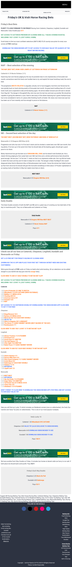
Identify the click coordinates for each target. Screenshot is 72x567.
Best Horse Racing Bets (29, 496)
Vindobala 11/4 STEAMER (13, 386)
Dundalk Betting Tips (7, 498)
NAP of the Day (66, 559)
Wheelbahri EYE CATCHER (41, 422)
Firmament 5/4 (9, 338)
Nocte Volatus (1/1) (40, 110)
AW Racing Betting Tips (13, 496)
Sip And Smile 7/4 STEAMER (14, 379)
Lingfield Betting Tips (42, 499)
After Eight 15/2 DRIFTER (12, 343)
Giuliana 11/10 (9, 365)
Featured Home (20, 498)
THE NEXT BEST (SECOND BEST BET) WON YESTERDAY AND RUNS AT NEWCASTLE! (29, 137)
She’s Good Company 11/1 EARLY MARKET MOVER (21, 359)
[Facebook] (24, 509)
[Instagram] (42, 509)
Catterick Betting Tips (45, 496)
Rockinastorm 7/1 (10, 325)
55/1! (38, 484)
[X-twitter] (30, 509)
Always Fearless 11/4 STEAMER (15, 336)
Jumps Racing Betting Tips (25, 499)
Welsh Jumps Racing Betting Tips (43, 501)
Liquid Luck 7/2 (9, 368)
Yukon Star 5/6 (9, 385)
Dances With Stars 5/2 (11, 357)
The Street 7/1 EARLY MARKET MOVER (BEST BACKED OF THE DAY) (27, 323)
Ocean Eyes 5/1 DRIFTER (12, 339)
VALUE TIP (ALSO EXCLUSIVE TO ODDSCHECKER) (41, 426)
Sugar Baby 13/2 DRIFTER (13, 381)
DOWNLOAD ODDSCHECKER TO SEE (41, 430)
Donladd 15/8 (8, 300)
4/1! (38, 228)
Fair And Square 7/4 (11, 341)
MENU (64, 5)
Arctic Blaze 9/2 (9, 361)
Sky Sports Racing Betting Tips (21, 501)
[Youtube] (36, 509)
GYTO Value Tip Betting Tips (54, 498)
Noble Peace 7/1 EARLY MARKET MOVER (18, 345)
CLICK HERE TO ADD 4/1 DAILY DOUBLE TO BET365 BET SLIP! (22, 276)
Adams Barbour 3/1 (10, 356)
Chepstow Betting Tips (59, 496)
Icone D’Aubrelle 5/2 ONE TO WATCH (16, 291)
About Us (6, 541)
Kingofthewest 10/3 (10, 314)
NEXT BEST (8, 375)
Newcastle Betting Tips (57, 499)
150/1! (38, 439)
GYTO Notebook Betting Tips (34, 498)
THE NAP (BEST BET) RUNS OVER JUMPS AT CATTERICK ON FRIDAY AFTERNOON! (29, 69)
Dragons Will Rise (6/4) (41, 178)
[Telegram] (48, 509)
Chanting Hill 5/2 (9, 296)
